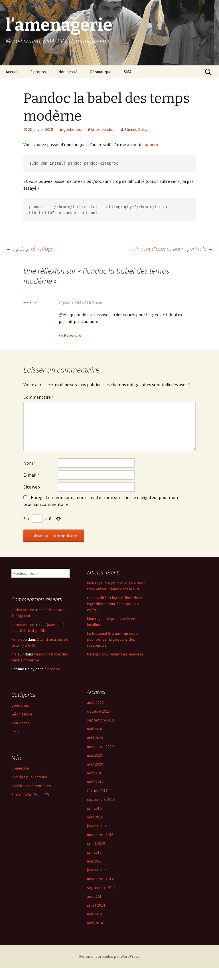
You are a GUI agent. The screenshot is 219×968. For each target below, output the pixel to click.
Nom (29, 463)
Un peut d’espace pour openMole (173, 248)
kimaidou (19, 639)
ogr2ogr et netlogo (30, 248)
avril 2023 (95, 737)
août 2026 (95, 702)
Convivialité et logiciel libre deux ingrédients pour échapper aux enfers (114, 603)
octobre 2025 (98, 711)
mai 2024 (94, 728)
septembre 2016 (101, 799)
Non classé (68, 72)
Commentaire (38, 397)
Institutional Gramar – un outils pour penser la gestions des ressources (112, 639)
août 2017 (95, 781)
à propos (38, 72)
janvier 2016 (97, 825)
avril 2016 (95, 817)
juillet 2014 (96, 905)
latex (95, 129)
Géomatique (100, 72)
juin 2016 (94, 808)
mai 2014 (94, 914)
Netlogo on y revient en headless (115, 654)
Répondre (72, 335)
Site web (31, 487)
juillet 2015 (96, 843)
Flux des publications (29, 776)
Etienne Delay (136, 129)
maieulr (29, 302)
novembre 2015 (100, 834)
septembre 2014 (101, 887)
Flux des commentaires (31, 785)
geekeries (72, 129)
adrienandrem (23, 609)
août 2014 (95, 896)
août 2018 (95, 772)
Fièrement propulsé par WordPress (109, 956)
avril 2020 (95, 764)
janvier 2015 (97, 869)
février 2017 (97, 790)
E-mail (31, 475)
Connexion (20, 768)
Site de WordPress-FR (30, 794)
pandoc (108, 129)
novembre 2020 (100, 746)
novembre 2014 (100, 878)
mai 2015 (94, 861)
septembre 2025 (101, 720)
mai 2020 (94, 755)
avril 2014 (95, 922)
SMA (127, 72)
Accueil (12, 72)
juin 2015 (94, 852)
